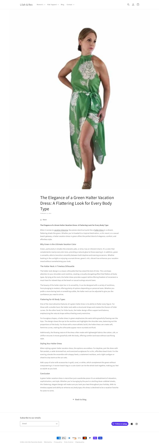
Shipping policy (79, 442)
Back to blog (80, 399)
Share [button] (45, 220)
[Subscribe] (56, 423)
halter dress (99, 230)
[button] (40, 4)
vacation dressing (61, 230)
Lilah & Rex (27, 442)
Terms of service (68, 442)
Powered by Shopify (36, 442)
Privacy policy (58, 442)
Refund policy (48, 442)
